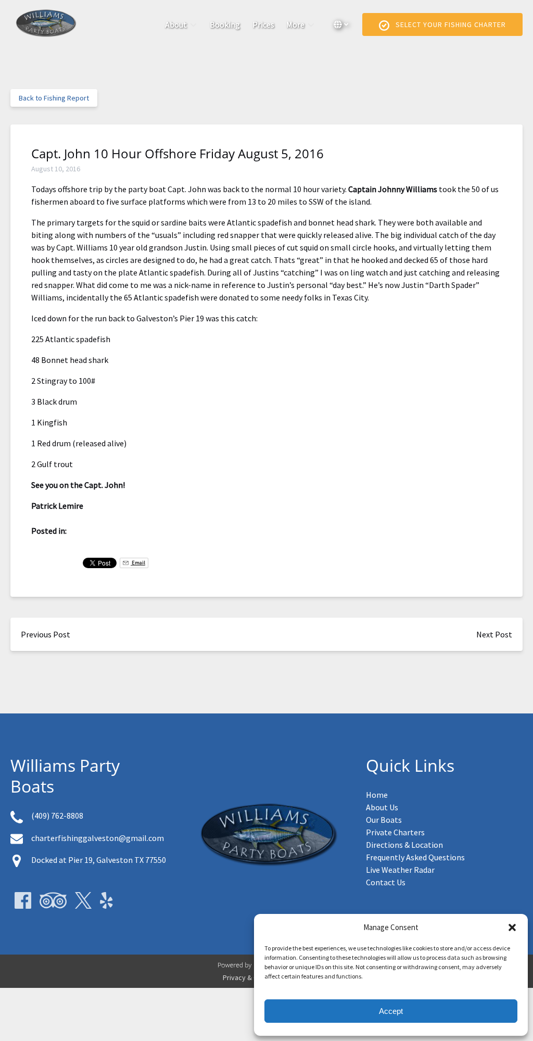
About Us (382, 807)
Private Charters (395, 832)
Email (138, 562)
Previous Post (45, 634)
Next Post (494, 634)
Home (377, 794)
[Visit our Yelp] (106, 900)
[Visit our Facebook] (23, 900)
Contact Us (385, 882)
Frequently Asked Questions (415, 857)
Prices (263, 24)
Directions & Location (404, 844)
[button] (512, 927)
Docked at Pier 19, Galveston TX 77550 (98, 860)
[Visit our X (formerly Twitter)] (83, 900)
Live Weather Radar (400, 869)
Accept (391, 1011)
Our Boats (384, 819)
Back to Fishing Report (54, 98)
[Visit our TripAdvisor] (53, 900)
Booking (225, 24)
